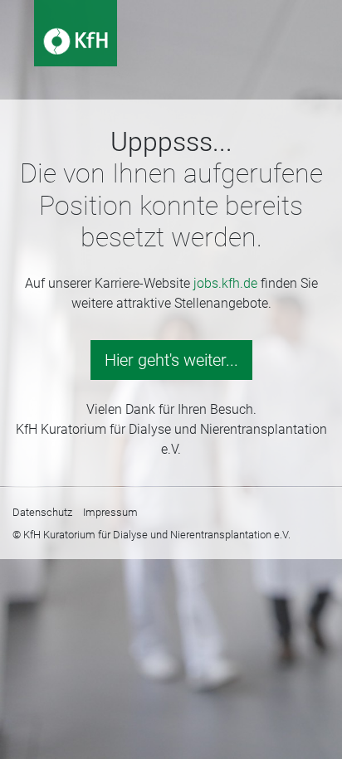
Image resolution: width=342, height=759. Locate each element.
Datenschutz (42, 512)
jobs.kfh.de (225, 283)
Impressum (110, 512)
